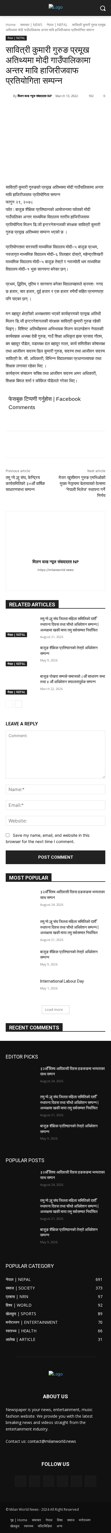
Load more (54, 1009)
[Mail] (48, 1481)
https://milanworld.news (56, 570)
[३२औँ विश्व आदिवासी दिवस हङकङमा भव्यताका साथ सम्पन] (21, 899)
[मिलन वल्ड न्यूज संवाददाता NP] (9, 96)
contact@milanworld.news (52, 1441)
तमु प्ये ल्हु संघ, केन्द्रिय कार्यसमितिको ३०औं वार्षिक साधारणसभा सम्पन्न (25, 483)
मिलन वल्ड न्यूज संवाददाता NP (35, 96)
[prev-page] (9, 704)
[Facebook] (29, 110)
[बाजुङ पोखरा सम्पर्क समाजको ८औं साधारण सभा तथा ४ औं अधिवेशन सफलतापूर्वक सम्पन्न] (21, 684)
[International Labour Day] (21, 989)
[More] (82, 110)
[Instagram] (34, 1481)
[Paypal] (62, 1481)
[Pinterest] (55, 110)
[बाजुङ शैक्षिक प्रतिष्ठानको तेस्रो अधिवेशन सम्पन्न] (21, 655)
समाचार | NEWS (31, 24)
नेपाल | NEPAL (57, 24)
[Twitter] (42, 110)
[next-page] (18, 704)
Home (11, 24)
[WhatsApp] (68, 110)
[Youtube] (60, 580)
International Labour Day (62, 981)
